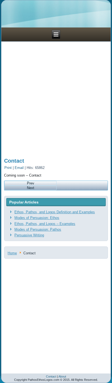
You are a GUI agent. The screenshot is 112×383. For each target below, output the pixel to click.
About (62, 376)
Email (20, 168)
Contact (14, 161)
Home (12, 253)
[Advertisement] (56, 98)
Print (8, 168)
